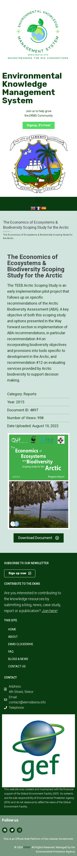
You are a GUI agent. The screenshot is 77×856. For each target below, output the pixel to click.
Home (6, 231)
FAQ (11, 651)
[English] (33, 208)
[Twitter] (12, 830)
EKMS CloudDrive (20, 644)
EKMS (26, 847)
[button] (39, 125)
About (13, 636)
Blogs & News (18, 659)
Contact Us (17, 666)
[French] (38, 208)
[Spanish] (44, 208)
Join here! (49, 611)
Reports (30, 394)
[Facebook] (4, 830)
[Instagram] (19, 830)
